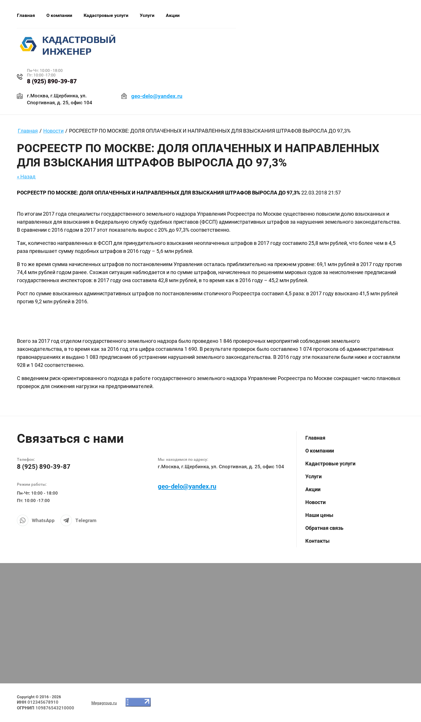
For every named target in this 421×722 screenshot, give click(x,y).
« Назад (26, 177)
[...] (218, 15)
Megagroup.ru (104, 703)
